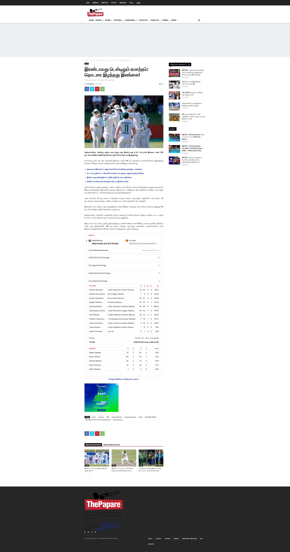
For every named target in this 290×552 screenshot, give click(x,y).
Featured (101, 417)
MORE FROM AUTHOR (111, 445)
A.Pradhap (90, 84)
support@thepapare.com (109, 526)
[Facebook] (87, 89)
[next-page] (89, 475)
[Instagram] (88, 532)
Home (86, 60)
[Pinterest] (97, 89)
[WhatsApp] (102, 89)
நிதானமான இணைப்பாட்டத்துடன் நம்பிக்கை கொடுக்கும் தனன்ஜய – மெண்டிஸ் (114, 169)
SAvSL (140, 417)
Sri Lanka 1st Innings (97, 265)
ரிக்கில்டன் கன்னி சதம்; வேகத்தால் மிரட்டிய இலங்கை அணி (107, 181)
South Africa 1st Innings (99, 258)
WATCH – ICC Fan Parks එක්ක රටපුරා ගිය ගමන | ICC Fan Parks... (193, 137)
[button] (199, 20)
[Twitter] (92, 89)
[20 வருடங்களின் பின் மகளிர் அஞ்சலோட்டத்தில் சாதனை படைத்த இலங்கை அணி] (174, 117)
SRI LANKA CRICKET (151, 417)
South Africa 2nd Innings (99, 273)
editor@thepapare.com (109, 524)
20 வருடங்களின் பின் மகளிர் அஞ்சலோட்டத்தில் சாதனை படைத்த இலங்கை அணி (193, 116)
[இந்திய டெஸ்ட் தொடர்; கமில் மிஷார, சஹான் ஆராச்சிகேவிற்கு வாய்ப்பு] (124, 458)
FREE (107, 417)
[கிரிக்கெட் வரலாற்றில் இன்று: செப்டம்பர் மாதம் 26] (174, 85)
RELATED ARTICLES (93, 445)
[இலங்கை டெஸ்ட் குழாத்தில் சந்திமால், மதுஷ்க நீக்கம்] (97, 458)
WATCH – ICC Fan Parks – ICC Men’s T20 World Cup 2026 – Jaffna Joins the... (192, 148)
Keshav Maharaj (117, 417)
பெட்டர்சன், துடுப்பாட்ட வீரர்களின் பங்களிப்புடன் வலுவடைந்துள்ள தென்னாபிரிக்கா (115, 173)
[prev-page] (86, 475)
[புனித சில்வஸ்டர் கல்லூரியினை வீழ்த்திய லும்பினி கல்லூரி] (174, 106)
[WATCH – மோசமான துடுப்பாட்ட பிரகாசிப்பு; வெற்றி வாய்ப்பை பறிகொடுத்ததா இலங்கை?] (174, 160)
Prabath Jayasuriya (130, 417)
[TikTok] (92, 532)
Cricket (93, 417)
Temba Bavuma (118, 420)
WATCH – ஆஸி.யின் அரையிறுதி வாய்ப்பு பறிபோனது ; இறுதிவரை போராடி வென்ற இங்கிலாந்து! (193, 72)
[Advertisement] (145, 40)
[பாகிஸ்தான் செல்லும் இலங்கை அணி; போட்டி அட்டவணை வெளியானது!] (151, 458)
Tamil (92, 60)
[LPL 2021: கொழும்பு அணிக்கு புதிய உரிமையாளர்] (174, 95)
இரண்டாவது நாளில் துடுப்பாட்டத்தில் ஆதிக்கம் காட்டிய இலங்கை (109, 177)
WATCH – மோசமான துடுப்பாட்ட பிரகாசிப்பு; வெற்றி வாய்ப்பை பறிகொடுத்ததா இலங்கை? (192, 160)
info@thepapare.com (102, 529)
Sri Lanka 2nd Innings (98, 281)
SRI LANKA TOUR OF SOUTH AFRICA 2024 (98, 420)
